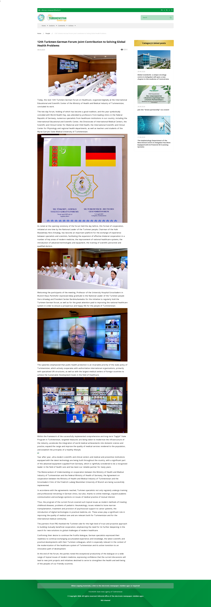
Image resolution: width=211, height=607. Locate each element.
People (48, 33)
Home (44, 26)
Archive (70, 26)
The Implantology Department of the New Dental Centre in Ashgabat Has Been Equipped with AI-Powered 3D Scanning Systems (153, 143)
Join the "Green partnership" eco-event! (153, 110)
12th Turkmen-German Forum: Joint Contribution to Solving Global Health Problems (80, 33)
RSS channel (105, 600)
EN (162, 10)
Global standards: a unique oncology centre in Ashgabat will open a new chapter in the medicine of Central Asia (153, 77)
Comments (61, 26)
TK (172, 10)
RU (167, 10)
